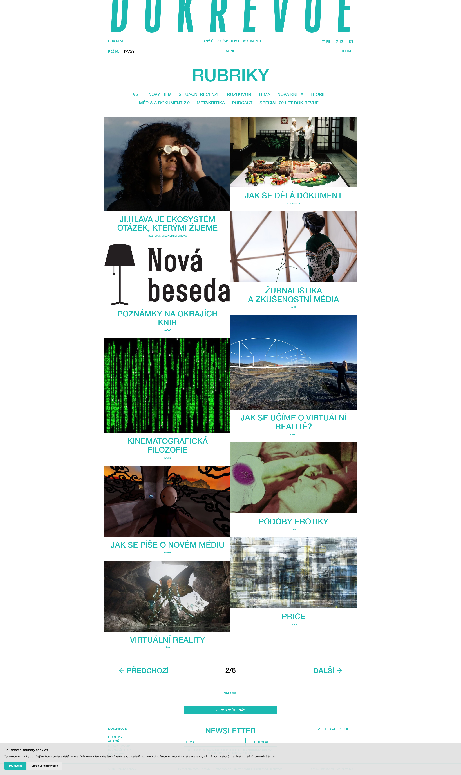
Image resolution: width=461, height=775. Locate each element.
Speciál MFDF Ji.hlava (174, 236)
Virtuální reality (167, 639)
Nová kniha (290, 94)
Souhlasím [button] (15, 765)
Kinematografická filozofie (167, 445)
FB (328, 41)
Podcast (242, 102)
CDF (345, 729)
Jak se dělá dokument (293, 195)
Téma (264, 94)
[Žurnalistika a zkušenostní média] (293, 246)
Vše (137, 94)
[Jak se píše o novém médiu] (167, 501)
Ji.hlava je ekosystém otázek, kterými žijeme (167, 223)
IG (341, 41)
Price (293, 616)
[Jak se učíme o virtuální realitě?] (293, 362)
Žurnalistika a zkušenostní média (293, 294)
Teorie (318, 94)
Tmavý (129, 51)
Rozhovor (239, 94)
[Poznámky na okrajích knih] (167, 274)
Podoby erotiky (293, 521)
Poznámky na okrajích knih (167, 318)
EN (351, 41)
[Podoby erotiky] (293, 477)
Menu (230, 51)
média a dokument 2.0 (164, 102)
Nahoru (230, 693)
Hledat (347, 51)
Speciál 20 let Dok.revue (289, 102)
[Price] (293, 572)
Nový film (160, 94)
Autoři (114, 741)
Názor (167, 330)
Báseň (293, 624)
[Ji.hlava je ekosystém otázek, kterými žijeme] (167, 164)
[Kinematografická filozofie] (167, 385)
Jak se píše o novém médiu (168, 544)
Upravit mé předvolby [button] (45, 765)
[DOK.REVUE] (230, 18)
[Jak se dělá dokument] (293, 152)
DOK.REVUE (117, 41)
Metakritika (211, 102)
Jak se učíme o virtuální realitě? (294, 422)
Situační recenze (199, 94)
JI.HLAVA (328, 729)
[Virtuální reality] (167, 596)
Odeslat (261, 742)
